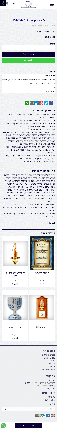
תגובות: (51, 222)
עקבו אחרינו (48, 392)
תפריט (52, 7)
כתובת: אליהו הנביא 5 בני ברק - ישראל (40, 383)
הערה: (52, 44)
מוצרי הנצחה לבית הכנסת (40, 26)
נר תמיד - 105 (42, 327)
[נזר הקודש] (28, 4)
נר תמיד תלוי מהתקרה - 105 (15, 274)
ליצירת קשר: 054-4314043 (28, 20)
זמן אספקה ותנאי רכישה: (42, 110)
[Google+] (41, 103)
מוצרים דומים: (47, 233)
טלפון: (52, 385)
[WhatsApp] (27, 103)
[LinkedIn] (36, 103)
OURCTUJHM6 (42, 31)
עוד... (52, 404)
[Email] (32, 103)
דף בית (53, 26)
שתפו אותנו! (50, 399)
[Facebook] (51, 103)
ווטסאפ (27, 60)
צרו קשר (50, 376)
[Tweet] (46, 103)
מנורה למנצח (15, 327)
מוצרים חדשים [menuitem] (49, 357)
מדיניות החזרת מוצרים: (43, 171)
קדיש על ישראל (42, 273)
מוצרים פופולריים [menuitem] (48, 354)
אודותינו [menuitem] (52, 366)
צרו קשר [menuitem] (51, 363)
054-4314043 (43, 385)
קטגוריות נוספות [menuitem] (48, 369)
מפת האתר (49, 351)
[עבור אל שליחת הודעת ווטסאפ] (3, 425)
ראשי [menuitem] (53, 360)
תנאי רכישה (50, 388)
